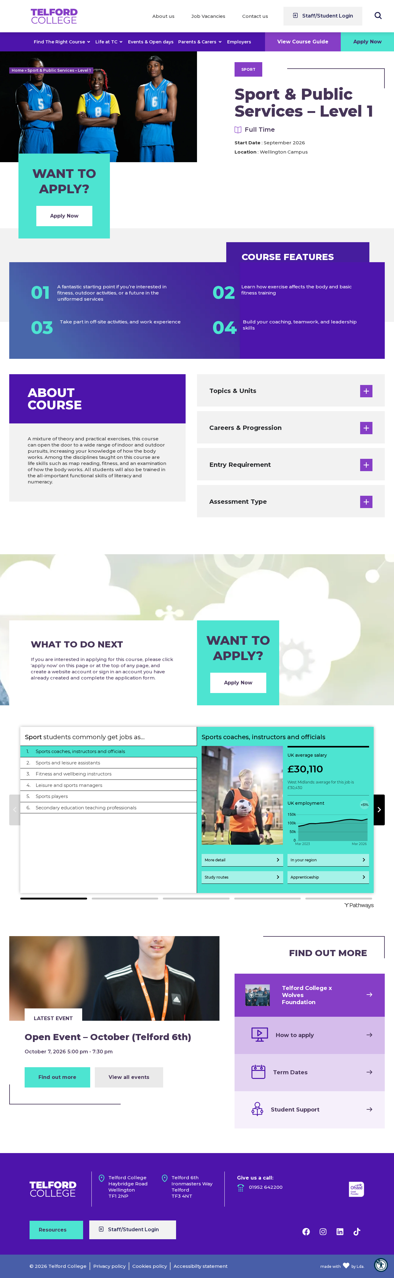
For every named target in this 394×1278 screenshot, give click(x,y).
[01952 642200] (240, 1188)
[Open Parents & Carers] (220, 42)
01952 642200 (266, 1187)
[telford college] (53, 1189)
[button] (381, 1265)
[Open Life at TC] (121, 42)
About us (163, 16)
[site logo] (54, 16)
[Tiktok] (356, 1231)
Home (18, 70)
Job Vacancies (208, 16)
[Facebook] (306, 1231)
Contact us (255, 16)
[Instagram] (323, 1231)
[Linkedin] (340, 1231)
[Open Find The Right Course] (88, 42)
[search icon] (378, 15)
